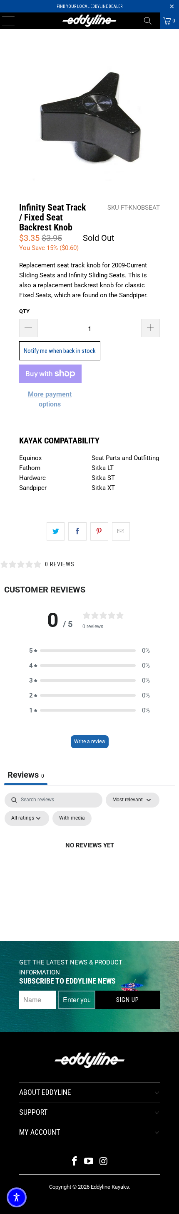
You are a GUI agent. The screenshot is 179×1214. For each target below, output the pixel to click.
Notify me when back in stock (60, 351)
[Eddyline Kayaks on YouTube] (89, 1162)
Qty (24, 311)
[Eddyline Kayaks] (89, 20)
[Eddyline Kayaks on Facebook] (74, 1162)
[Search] (150, 20)
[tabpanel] (89, 864)
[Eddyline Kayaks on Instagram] (103, 1162)
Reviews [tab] (25, 775)
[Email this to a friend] (121, 531)
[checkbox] (72, 818)
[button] (89, 651)
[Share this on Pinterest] (99, 531)
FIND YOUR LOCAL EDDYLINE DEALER (89, 6)
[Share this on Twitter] (56, 531)
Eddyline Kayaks (110, 1187)
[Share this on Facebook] (77, 531)
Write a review (89, 741)
